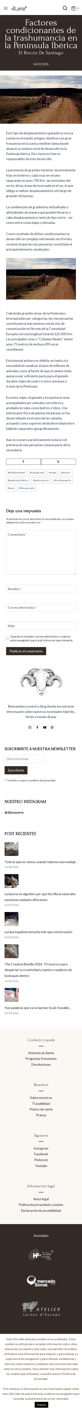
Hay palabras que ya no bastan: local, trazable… (38, 1008)
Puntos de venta (41, 1109)
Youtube (41, 1166)
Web (11, 626)
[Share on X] (58, 462)
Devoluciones (41, 1064)
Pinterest (41, 1160)
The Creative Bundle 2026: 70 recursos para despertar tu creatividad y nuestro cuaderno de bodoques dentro (38, 970)
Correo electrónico (22, 607)
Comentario (17, 534)
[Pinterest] (52, 727)
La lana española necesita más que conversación (38, 932)
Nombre (15, 589)
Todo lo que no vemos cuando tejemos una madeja (40, 862)
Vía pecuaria (27, 488)
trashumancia (62, 480)
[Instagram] (30, 727)
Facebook (41, 1154)
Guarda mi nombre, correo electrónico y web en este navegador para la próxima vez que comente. (41, 638)
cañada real (37, 472)
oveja (52, 472)
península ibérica (18, 480)
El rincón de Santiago (41, 52)
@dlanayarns (14, 812)
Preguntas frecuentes (41, 1059)
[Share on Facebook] (23, 462)
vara (11, 488)
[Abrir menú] (6, 8)
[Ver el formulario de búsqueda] (65, 8)
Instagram (41, 1148)
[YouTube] (45, 727)
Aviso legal (41, 1199)
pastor (65, 472)
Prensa (41, 1115)
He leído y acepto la (31, 780)
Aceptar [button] (41, 1404)
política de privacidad (43, 780)
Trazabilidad (41, 1104)
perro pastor (41, 480)
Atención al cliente (41, 1053)
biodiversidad (16, 472)
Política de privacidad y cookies (41, 1205)
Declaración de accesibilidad (41, 1211)
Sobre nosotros (41, 1098)
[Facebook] (37, 727)
